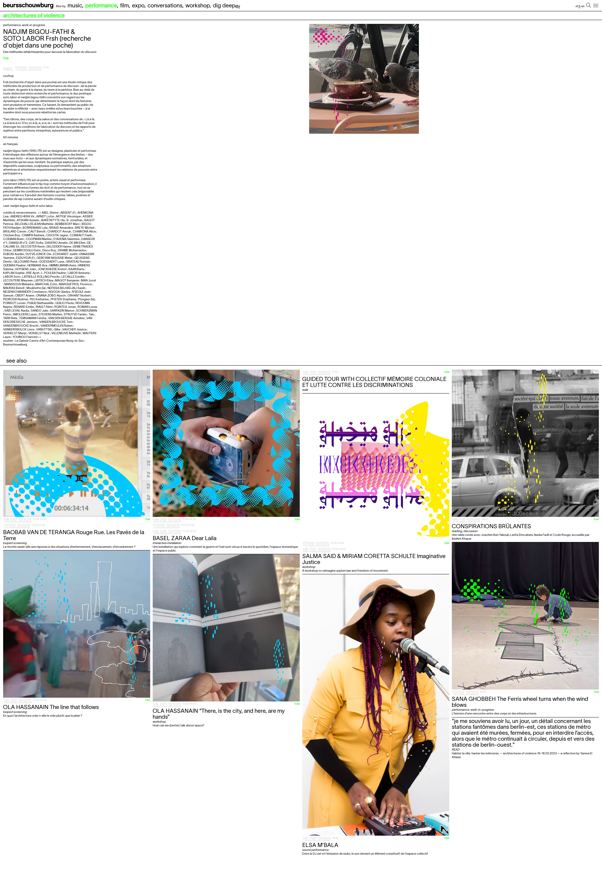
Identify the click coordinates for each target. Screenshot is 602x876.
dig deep (226, 5)
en (582, 6)
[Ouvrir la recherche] (588, 5)
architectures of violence (34, 16)
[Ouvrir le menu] (596, 5)
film (124, 5)
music (75, 5)
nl (577, 6)
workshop (197, 5)
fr (579, 6)
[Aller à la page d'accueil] (29, 5)
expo (138, 5)
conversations (165, 5)
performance (101, 5)
